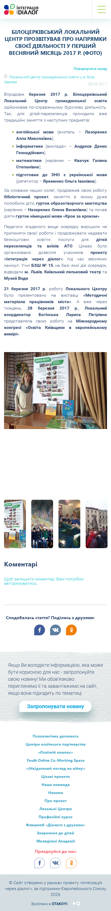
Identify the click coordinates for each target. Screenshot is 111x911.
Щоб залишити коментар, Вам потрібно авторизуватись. (44, 581)
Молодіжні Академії (55, 840)
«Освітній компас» (55, 752)
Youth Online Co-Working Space (56, 760)
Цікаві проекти (55, 776)
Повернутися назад (90, 68)
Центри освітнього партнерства (56, 744)
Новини (55, 792)
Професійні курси (55, 816)
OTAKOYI (59, 904)
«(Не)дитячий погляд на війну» (55, 768)
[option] (55, 390)
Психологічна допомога (55, 736)
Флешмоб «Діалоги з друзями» (55, 824)
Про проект (55, 800)
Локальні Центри (55, 808)
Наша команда (55, 784)
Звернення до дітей (55, 832)
